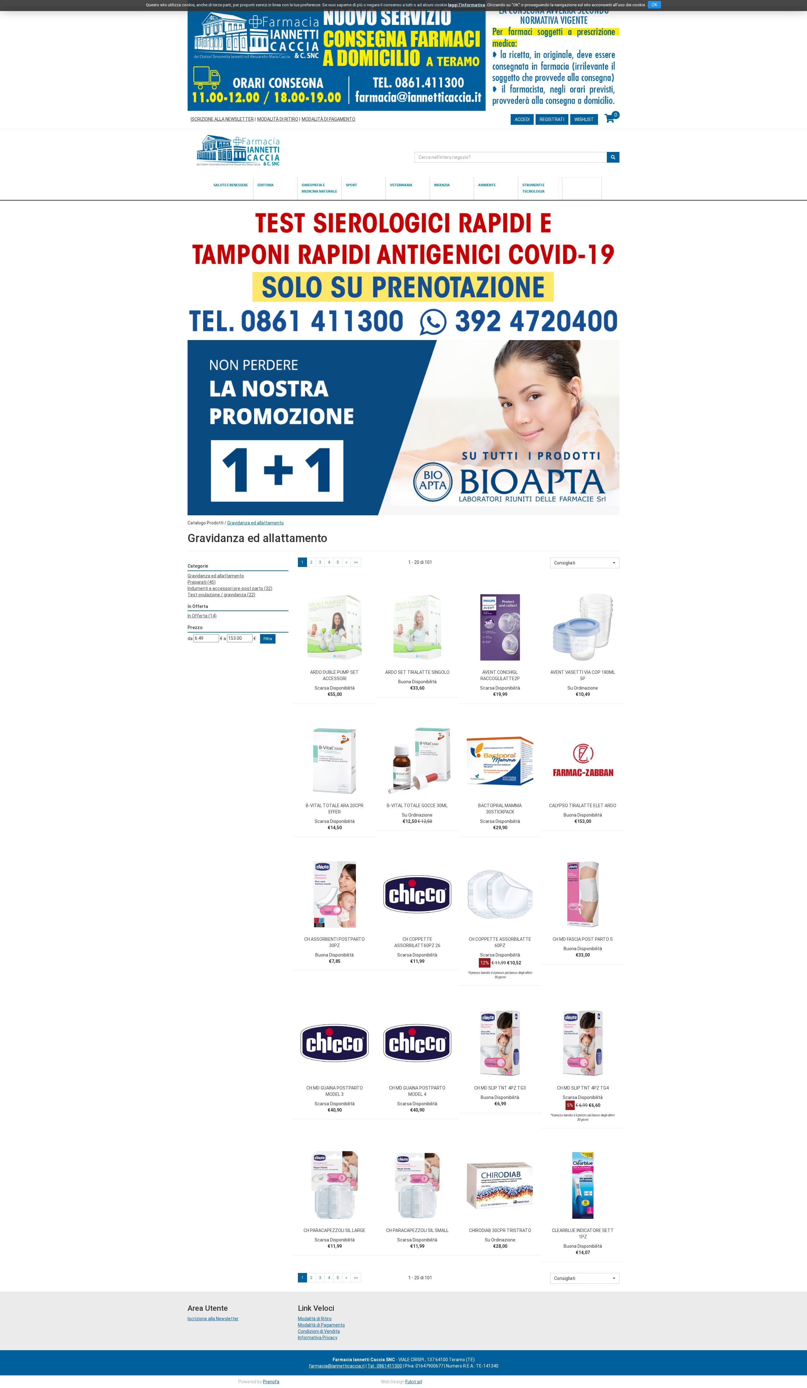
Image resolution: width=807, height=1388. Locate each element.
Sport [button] (351, 184)
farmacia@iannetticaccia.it (337, 1365)
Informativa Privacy (317, 1337)
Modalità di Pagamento (328, 119)
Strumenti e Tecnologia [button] (533, 188)
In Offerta (202, 615)
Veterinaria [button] (401, 184)
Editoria (266, 184)
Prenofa (271, 1381)
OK (654, 4)
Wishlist (584, 119)
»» (356, 562)
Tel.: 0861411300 (385, 1365)
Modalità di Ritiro (277, 119)
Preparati (202, 582)
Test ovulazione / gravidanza (221, 594)
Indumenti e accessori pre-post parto (230, 588)
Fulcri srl (413, 1381)
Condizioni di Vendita (319, 1331)
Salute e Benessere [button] (230, 184)
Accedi (522, 119)
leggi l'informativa (466, 5)
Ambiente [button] (487, 184)
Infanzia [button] (442, 184)
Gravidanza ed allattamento (216, 575)
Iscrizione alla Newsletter (222, 119)
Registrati (552, 119)
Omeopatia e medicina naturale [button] (319, 188)
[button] (584, 563)
